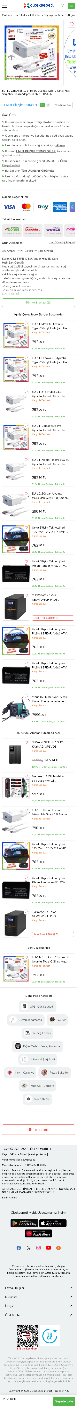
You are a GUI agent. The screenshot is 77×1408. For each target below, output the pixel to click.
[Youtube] (48, 1248)
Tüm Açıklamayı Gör (39, 303)
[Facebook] (19, 1248)
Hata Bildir (40, 1130)
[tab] (38, 1288)
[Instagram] (38, 1248)
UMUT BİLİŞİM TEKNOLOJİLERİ (21, 105)
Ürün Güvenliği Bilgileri (62, 242)
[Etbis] (27, 1337)
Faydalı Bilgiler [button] (14, 1288)
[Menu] (4, 5)
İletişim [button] (9, 1306)
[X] (29, 1248)
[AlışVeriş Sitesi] (71, 6)
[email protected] (38, 1154)
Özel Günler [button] (13, 1315)
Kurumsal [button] (11, 1297)
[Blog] (58, 1248)
